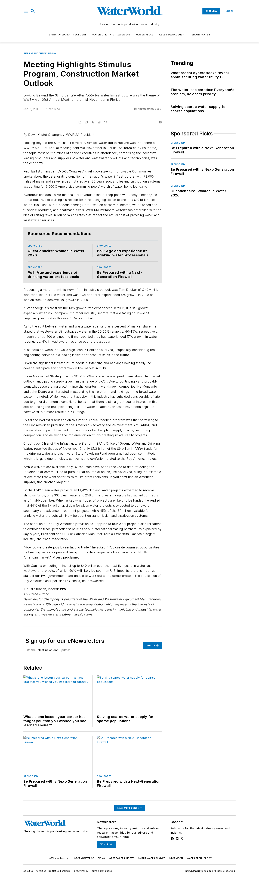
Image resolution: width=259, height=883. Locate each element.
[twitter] (92, 122)
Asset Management (172, 34)
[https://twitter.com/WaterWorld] (182, 838)
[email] (105, 122)
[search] (32, 11)
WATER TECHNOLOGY (199, 858)
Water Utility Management (111, 34)
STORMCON (176, 858)
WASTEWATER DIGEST (121, 858)
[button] (26, 11)
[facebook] (80, 122)
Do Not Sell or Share (59, 871)
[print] (160, 122)
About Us (28, 871)
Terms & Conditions (101, 871)
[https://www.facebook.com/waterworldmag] (172, 838)
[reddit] (99, 122)
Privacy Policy (80, 871)
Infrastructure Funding (39, 53)
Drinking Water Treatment (68, 34)
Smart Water (201, 34)
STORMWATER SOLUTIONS (89, 858)
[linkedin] (86, 122)
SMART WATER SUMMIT (151, 858)
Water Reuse (144, 34)
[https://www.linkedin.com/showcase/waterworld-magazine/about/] (177, 838)
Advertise (41, 871)
